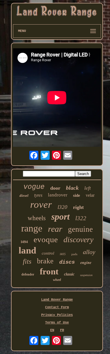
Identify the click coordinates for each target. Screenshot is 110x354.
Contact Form (57, 307)
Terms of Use (57, 323)
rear (55, 228)
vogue (34, 187)
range (31, 228)
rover (41, 204)
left (87, 188)
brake (45, 261)
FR (62, 330)
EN (52, 330)
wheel (57, 280)
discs (67, 262)
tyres (38, 195)
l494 (24, 242)
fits (27, 261)
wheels (37, 218)
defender (27, 274)
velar (90, 195)
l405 (63, 254)
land (27, 250)
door (55, 188)
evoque (46, 239)
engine (85, 262)
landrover (57, 195)
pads (74, 254)
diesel (23, 195)
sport (60, 216)
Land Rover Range (57, 300)
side (76, 195)
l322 (80, 218)
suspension (86, 275)
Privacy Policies (57, 315)
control (48, 253)
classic (69, 274)
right (78, 207)
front (49, 271)
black (72, 188)
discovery (78, 239)
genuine (80, 229)
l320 (62, 207)
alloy (89, 251)
